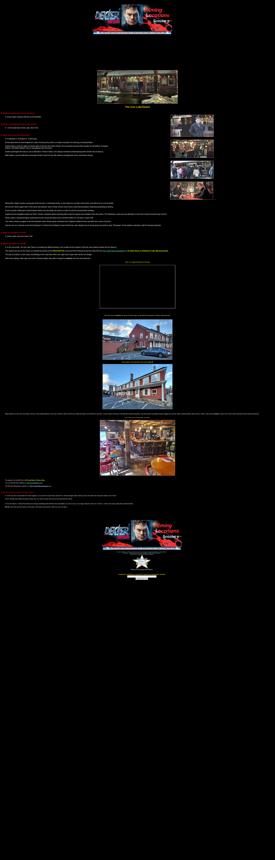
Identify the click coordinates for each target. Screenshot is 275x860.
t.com (40, 486)
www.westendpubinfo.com (35, 483)
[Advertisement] (137, 52)
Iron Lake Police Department (114, 251)
